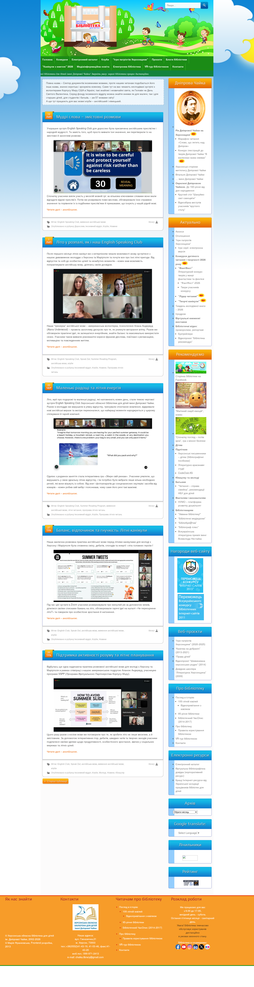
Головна (47, 59)
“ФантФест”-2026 (190, 283)
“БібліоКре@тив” (187, 522)
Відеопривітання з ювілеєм (141, 916)
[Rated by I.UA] (190, 859)
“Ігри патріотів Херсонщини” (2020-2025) (190, 642)
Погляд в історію (185, 697)
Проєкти (157, 59)
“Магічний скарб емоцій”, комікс (190, 412)
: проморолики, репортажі (190, 327)
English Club (64, 630)
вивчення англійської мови (93, 222)
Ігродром (181, 314)
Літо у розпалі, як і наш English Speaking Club (99, 242)
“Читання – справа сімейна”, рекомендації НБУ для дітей (191, 489)
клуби (70, 363)
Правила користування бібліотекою (191, 732)
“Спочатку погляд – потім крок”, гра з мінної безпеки (190, 438)
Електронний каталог (85, 59)
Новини (113, 226)
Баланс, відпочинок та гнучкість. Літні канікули (101, 530)
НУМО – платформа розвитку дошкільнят (189, 503)
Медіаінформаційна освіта (93, 66)
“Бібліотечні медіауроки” (191, 518)
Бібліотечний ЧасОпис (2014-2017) (190, 719)
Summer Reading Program (103, 359)
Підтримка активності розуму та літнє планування (105, 655)
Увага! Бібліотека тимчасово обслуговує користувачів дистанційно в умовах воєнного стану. (193, 930)
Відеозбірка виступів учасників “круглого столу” (189, 206)
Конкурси (62, 59)
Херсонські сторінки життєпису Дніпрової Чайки (191, 168)
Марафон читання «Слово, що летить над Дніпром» (191, 142)
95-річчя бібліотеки (188, 713)
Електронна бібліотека (127, 66)
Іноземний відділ (94, 226)
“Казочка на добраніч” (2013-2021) (188, 650)
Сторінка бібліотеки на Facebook (188, 377)
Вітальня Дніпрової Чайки (190, 174)
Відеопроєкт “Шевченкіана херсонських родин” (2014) (191, 662)
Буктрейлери (185, 333)
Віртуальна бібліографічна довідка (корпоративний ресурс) (190, 772)
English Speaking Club (68, 222)
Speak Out (85, 359)
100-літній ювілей (188, 701)
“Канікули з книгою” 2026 (57, 66)
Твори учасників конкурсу (190, 288)
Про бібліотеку (184, 726)
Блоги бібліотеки (176, 59)
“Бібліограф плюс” (188, 527)
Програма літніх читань (110, 514)
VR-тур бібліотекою (157, 66)
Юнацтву (120, 773)
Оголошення (183, 235)
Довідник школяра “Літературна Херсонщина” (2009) (191, 672)
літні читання (74, 510)
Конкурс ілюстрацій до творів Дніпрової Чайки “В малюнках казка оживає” (192, 153)
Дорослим (79, 226)
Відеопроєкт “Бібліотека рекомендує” (191, 339)
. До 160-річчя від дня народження (190, 186)
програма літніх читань (93, 510)
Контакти (178, 66)
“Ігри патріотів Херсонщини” (130, 59)
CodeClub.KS (185, 473)
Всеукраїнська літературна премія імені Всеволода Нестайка (192, 535)
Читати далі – (62, 209)
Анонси (180, 231)
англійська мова (59, 363)
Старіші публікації (55, 781)
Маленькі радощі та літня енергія (88, 387)
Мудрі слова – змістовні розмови (88, 116)
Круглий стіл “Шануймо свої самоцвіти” (191, 196)
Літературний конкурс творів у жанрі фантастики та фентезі (191, 273)
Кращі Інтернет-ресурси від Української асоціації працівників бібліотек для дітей (191, 785)
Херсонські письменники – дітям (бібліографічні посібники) (192, 457)
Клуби (105, 59)
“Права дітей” (183, 656)
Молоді (102, 773)
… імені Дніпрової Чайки (189, 179)
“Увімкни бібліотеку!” (189, 514)
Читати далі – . (62, 346)
